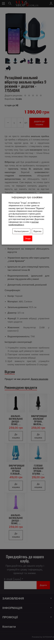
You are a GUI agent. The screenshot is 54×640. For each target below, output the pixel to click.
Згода (28, 238)
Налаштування (21, 231)
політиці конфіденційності (24, 223)
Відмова (37, 231)
